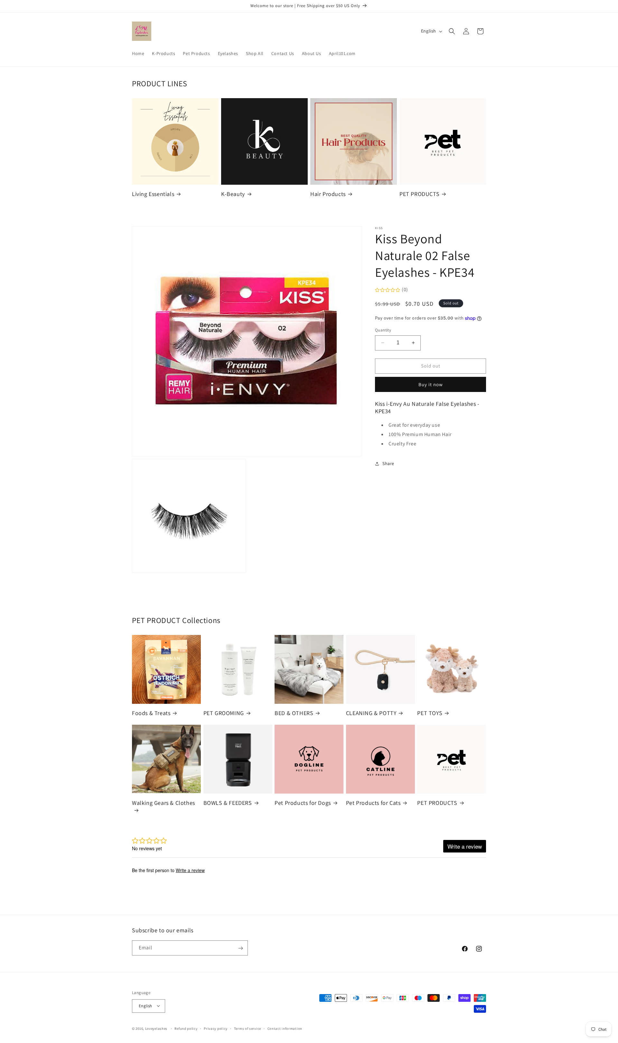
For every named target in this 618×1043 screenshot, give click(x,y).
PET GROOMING (223, 713)
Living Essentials (153, 194)
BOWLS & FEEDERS (227, 802)
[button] (452, 31)
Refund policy (185, 1028)
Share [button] (388, 463)
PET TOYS (429, 713)
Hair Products (328, 194)
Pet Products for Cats (373, 802)
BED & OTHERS (294, 713)
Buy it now (430, 384)
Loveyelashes (156, 1028)
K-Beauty (233, 194)
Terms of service (247, 1028)
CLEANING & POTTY (371, 713)
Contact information (284, 1028)
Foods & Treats (151, 713)
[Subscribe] (240, 948)
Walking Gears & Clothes (163, 802)
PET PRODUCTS (419, 194)
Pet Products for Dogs (303, 802)
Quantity (383, 330)
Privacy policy (216, 1028)
